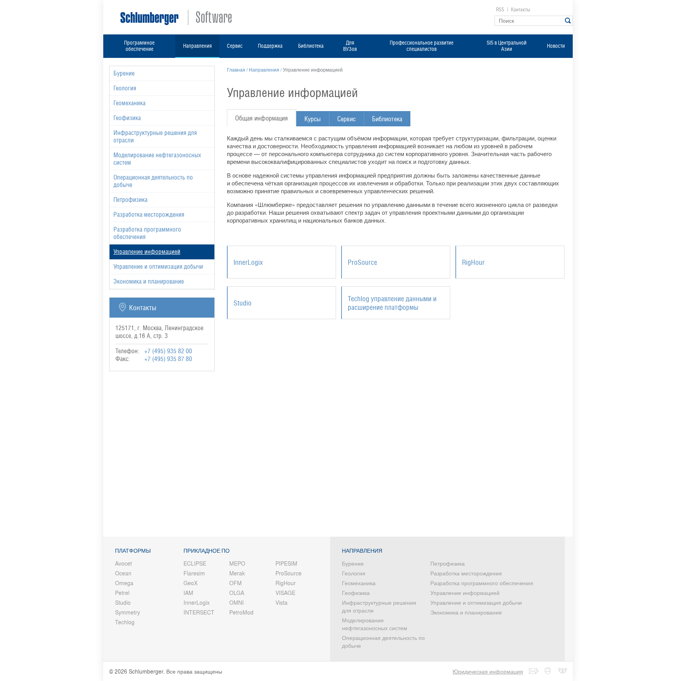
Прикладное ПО (206, 551)
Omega (124, 583)
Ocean (123, 573)
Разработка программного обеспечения (147, 233)
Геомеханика (129, 103)
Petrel (122, 593)
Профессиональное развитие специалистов (421, 46)
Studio (123, 602)
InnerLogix (196, 602)
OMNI (236, 602)
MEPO (237, 563)
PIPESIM (286, 563)
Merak (237, 573)
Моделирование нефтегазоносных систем (157, 158)
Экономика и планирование (148, 281)
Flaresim (194, 573)
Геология (124, 88)
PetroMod (241, 612)
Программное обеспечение (139, 46)
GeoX (190, 583)
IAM (188, 593)
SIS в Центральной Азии (507, 46)
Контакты (520, 10)
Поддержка (270, 46)
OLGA (236, 593)
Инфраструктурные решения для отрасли (155, 136)
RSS (500, 10)
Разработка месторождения (148, 214)
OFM (235, 583)
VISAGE (285, 593)
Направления (197, 46)
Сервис (235, 46)
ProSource (288, 573)
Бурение (124, 73)
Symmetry (127, 612)
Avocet (123, 563)
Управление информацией (465, 593)
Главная (236, 69)
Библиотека (311, 46)
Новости (556, 46)
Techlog (125, 622)
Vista (281, 602)
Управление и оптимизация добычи (158, 266)
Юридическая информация (488, 671)
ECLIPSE (194, 563)
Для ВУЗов (350, 46)
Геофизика (127, 118)
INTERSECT (198, 612)
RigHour (285, 583)
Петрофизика (130, 199)
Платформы (133, 551)
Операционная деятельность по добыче (153, 181)
